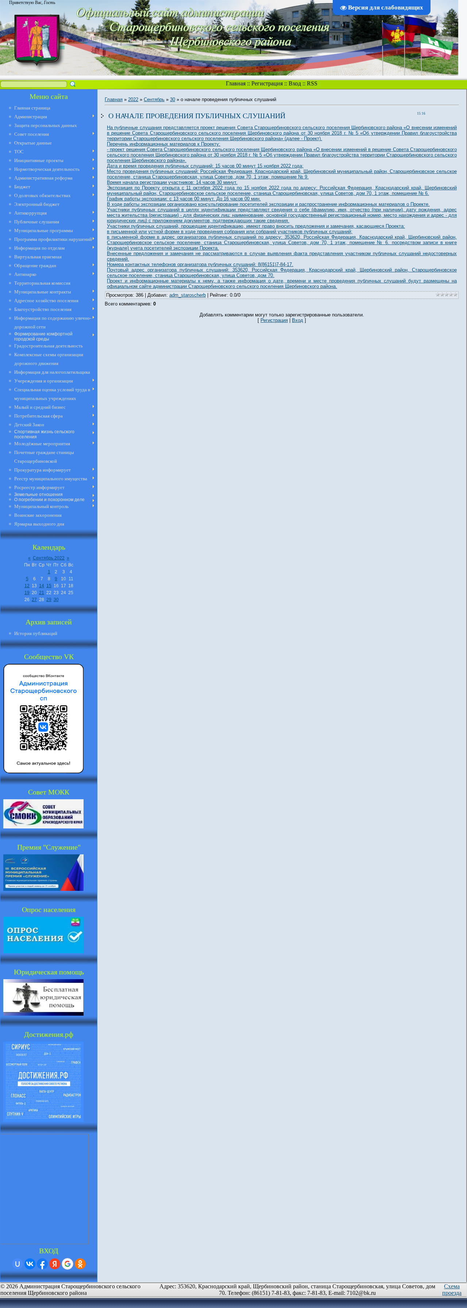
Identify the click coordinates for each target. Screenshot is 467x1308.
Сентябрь (154, 99)
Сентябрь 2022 (49, 558)
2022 (133, 99)
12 (27, 585)
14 (41, 585)
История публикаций (35, 633)
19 (27, 592)
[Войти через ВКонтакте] (29, 1263)
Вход (295, 83)
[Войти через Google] (67, 1264)
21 (41, 592)
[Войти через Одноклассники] (80, 1263)
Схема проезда (452, 1289)
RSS (312, 83)
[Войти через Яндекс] (54, 1263)
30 (56, 599)
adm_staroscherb (187, 295)
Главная (236, 83)
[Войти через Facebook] (42, 1263)
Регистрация (267, 83)
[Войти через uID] (17, 1263)
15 (48, 585)
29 (48, 599)
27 (34, 599)
